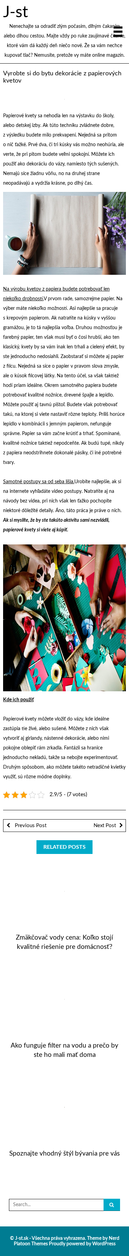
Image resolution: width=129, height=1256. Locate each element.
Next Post (105, 825)
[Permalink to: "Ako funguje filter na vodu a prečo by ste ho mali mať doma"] (64, 999)
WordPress (104, 1244)
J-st (15, 12)
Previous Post (29, 825)
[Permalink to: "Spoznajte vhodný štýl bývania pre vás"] (64, 1107)
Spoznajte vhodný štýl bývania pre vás (64, 1153)
